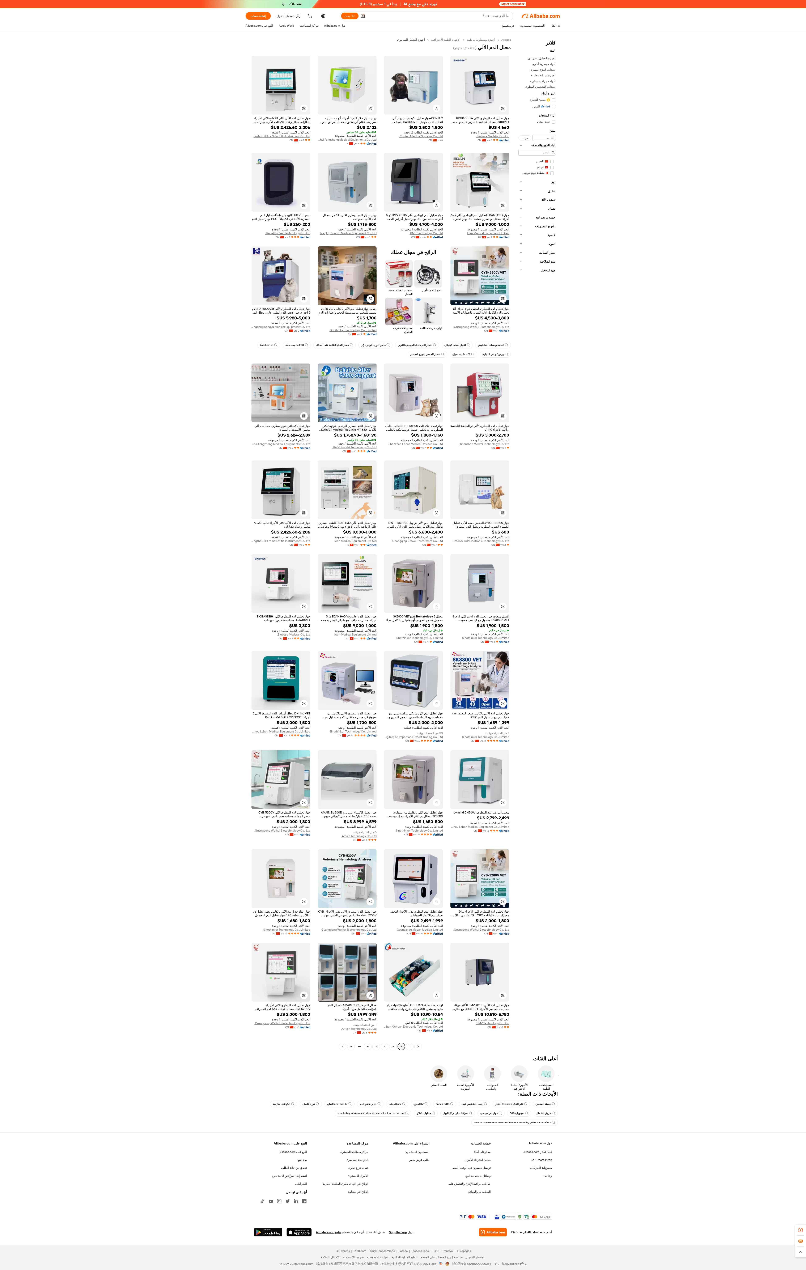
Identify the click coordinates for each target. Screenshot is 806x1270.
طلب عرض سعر (419, 1159)
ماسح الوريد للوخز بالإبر (373, 345)
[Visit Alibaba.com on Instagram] (279, 1201)
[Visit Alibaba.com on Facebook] (304, 1201)
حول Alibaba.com (540, 1143)
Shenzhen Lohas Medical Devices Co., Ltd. (415, 444)
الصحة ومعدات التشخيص (491, 345)
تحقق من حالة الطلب (294, 1167)
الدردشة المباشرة (357, 1159)
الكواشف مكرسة (281, 1104)
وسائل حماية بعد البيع (478, 1175)
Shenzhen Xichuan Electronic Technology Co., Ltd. (413, 1026)
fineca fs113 (442, 1104)
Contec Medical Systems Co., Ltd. (421, 136)
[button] (362, 15)
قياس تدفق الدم (368, 1104)
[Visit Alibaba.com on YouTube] (270, 1201)
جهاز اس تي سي (489, 1113)
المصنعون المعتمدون (417, 1152)
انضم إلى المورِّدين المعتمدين (289, 1175)
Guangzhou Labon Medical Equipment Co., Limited (280, 731)
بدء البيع (302, 1159)
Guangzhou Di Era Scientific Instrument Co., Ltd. (280, 136)
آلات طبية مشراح (461, 354)
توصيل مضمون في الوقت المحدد (471, 1167)
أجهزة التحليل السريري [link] (411, 39)
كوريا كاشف (308, 1104)
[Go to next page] (342, 1046)
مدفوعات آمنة (482, 1152)
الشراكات (301, 1183)
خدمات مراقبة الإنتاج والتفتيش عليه (469, 1183)
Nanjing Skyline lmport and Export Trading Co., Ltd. (413, 737)
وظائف (547, 1175)
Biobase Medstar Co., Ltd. (492, 136)
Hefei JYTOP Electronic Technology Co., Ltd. (480, 541)
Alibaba (506, 39)
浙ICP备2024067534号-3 (510, 1263)
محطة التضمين (543, 1104)
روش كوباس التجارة (493, 354)
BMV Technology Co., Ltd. (426, 233)
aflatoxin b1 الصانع (337, 1104)
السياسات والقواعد (479, 1191)
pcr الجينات (395, 1104)
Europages (464, 1251)
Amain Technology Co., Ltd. (359, 836)
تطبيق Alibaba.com (328, 1232)
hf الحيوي (418, 1104)
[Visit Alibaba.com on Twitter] (287, 1201)
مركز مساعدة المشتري (354, 1152)
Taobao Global (420, 1251)
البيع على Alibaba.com (293, 1152)
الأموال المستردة (358, 1175)
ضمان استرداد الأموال (477, 1159)
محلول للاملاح (424, 1113)
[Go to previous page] (418, 1046)
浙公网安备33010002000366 (471, 1263)
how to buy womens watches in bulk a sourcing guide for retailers (512, 1122)
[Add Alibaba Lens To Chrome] (493, 1232)
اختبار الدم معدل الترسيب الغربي (415, 345)
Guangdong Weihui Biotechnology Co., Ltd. (481, 326)
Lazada (403, 1251)
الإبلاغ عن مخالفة (358, 1191)
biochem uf (266, 345)
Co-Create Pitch (541, 1159)
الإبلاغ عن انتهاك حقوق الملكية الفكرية (345, 1183)
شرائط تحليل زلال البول (455, 1113)
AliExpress (343, 1251)
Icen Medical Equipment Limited (488, 233)
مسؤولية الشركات (541, 1167)
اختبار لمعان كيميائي (455, 345)
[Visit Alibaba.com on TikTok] (262, 1201)
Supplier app (398, 1232)
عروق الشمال (543, 1113)
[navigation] (537, 543)
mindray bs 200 (294, 345)
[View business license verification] (441, 1264)
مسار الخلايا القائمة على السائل (332, 345)
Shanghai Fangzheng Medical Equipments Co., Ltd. (347, 139)
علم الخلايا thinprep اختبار (509, 1104)
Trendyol (447, 1251)
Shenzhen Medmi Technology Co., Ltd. (484, 444)
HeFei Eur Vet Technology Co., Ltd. (287, 233)
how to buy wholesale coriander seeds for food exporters (371, 1113)
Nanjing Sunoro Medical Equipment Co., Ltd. (348, 233)
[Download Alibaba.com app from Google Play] (268, 1232)
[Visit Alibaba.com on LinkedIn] (295, 1201)
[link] (800, 1230)
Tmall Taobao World (382, 1251)
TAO (435, 1251)
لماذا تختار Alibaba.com (537, 1152)
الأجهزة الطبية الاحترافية (445, 39)
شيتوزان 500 (517, 1113)
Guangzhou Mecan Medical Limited (420, 929)
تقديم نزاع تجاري (358, 1167)
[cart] (309, 16)
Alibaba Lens (536, 1232)
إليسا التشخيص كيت (472, 1104)
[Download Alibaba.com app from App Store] (299, 1232)
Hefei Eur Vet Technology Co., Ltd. (354, 447)
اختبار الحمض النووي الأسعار (425, 354)
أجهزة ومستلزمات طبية (481, 39)
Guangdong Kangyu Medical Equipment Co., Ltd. (280, 326)
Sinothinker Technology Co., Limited (353, 330)
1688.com (359, 1251)
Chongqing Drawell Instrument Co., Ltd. (417, 541)
